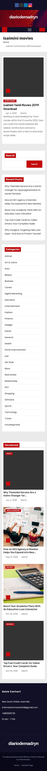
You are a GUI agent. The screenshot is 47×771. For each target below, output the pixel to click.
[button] (35, 29)
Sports (8, 406)
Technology (11, 412)
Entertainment (10, 101)
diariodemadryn (23, 17)
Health (8, 343)
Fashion (9, 312)
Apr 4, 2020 (11, 113)
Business (9, 281)
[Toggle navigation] (30, 30)
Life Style (9, 362)
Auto (7, 268)
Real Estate (10, 374)
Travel (8, 418)
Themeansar (24, 759)
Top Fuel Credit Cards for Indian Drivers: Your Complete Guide (21, 665)
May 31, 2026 (12, 557)
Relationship (11, 381)
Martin (23, 113)
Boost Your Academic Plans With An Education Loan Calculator (21, 608)
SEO (7, 387)
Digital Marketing (13, 293)
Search (10, 155)
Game (8, 331)
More (7, 368)
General (9, 337)
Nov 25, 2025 (12, 614)
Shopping (9, 393)
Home (6, 42)
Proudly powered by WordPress (16, 757)
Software (9, 399)
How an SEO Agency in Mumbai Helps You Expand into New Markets (20, 552)
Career (8, 287)
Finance (9, 318)
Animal (8, 256)
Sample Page (27, 765)
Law (7, 356)
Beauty (8, 274)
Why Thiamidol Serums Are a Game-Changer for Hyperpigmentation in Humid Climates (23, 190)
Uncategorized (12, 424)
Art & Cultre (11, 262)
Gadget (9, 324)
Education (10, 299)
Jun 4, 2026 (12, 500)
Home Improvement (15, 349)
